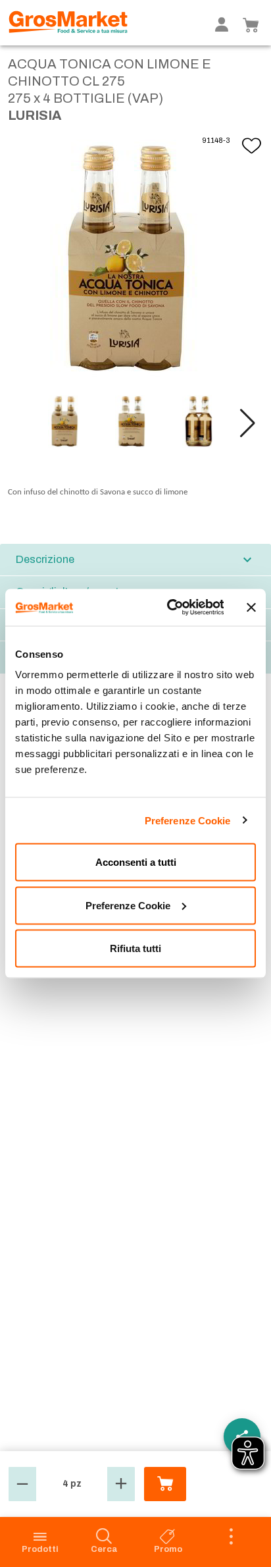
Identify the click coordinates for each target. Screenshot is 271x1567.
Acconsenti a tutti (135, 862)
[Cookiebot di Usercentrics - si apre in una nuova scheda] (169, 607)
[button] (248, 423)
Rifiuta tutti (135, 948)
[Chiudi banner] (251, 607)
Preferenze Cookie (188, 820)
